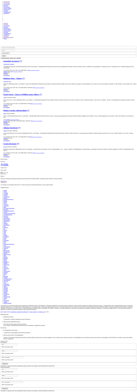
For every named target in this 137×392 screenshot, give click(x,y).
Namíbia (5, 263)
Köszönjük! (3, 366)
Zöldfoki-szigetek (7, 303)
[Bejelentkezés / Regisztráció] (3, 20)
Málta (4, 113)
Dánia (4, 207)
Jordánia (5, 235)
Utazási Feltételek (7, 8)
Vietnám (5, 302)
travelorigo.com (41, 311)
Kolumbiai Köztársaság (8, 244)
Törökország (6, 64)
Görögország (6, 221)
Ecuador (5, 212)
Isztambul (12, 64)
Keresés (4, 55)
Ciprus (4, 97)
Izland (4, 231)
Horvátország (6, 6)
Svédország (6, 284)
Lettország (5, 81)
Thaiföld (5, 293)
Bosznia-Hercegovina (8, 199)
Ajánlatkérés (6, 13)
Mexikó (5, 259)
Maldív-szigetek (7, 254)
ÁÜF (8, 311)
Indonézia (5, 227)
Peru (4, 275)
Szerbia (5, 286)
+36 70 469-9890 (4, 165)
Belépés (5, 38)
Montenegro (6, 262)
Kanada (5, 237)
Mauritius (5, 258)
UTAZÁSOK (6, 3)
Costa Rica (5, 204)
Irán (4, 228)
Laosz (4, 245)
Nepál (4, 266)
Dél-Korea (5, 209)
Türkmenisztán (6, 296)
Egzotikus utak (6, 9)
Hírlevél (2, 176)
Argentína (5, 193)
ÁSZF (4, 311)
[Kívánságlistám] (3, 18)
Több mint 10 (4, 182)
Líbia (4, 249)
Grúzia (4, 146)
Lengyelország (6, 246)
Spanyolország (6, 280)
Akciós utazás (6, 4)
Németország (6, 264)
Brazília (5, 200)
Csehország (6, 205)
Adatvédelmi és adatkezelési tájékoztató (19, 311)
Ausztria (5, 195)
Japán (4, 234)
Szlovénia (5, 290)
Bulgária (5, 202)
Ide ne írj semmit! (6, 357)
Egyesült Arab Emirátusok (9, 213)
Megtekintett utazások (8, 37)
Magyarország (6, 252)
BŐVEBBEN (6, 75)
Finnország (5, 217)
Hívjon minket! (4, 159)
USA (4, 299)
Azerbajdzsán (6, 196)
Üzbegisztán (6, 300)
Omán (4, 269)
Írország (5, 230)
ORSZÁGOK (6, 1)
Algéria (5, 191)
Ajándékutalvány (7, 12)
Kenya (4, 241)
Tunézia (5, 295)
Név (3, 344)
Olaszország (6, 268)
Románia (5, 277)
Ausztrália (5, 194)
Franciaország (6, 218)
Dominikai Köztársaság (8, 211)
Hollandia (5, 223)
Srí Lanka (5, 281)
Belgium (5, 198)
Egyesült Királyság (7, 214)
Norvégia (5, 267)
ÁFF (2, 311)
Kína (4, 243)
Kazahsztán (6, 240)
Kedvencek (6, 36)
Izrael (4, 232)
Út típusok (5, 24)
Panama (5, 273)
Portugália (5, 276)
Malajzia (5, 253)
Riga (10, 81)
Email (3, 350)
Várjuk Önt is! (4, 167)
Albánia (5, 130)
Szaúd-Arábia (6, 285)
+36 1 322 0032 (4, 164)
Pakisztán (5, 272)
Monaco (5, 260)
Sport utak (5, 10)
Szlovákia (5, 289)
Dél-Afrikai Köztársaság (8, 208)
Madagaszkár (6, 250)
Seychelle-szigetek (7, 278)
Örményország (6, 271)
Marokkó (5, 257)
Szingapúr (5, 287)
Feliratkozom (3, 181)
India (4, 226)
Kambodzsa (6, 236)
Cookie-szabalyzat (33, 311)
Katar (4, 239)
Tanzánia (5, 291)
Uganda (5, 298)
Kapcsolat (5, 5)
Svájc (4, 282)
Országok (5, 23)
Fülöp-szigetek (6, 219)
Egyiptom (5, 216)
